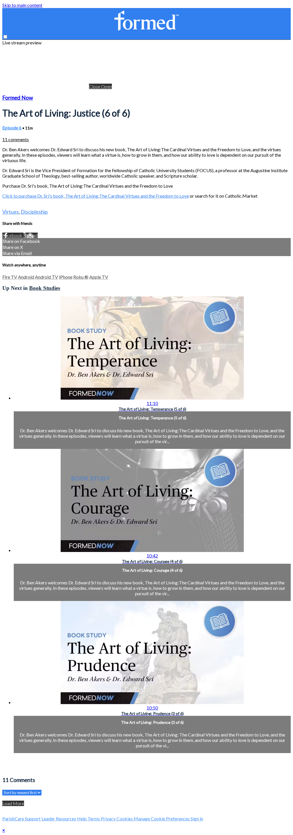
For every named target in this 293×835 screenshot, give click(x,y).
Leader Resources (58, 818)
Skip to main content (22, 5)
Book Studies (44, 288)
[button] (5, 37)
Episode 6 (12, 127)
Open (106, 86)
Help (82, 818)
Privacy (108, 818)
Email (32, 235)
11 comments (15, 139)
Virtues (10, 212)
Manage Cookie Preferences (162, 818)
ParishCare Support (21, 818)
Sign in (197, 818)
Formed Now (17, 98)
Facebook (12, 235)
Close (95, 86)
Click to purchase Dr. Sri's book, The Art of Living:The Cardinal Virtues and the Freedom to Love (95, 196)
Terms (94, 818)
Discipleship (34, 212)
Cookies (125, 818)
